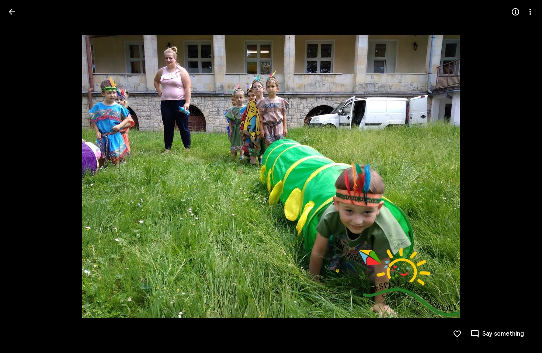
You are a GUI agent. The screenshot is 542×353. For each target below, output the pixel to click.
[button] (20, 176)
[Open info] (515, 11)
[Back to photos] (12, 12)
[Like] (457, 333)
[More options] (530, 11)
